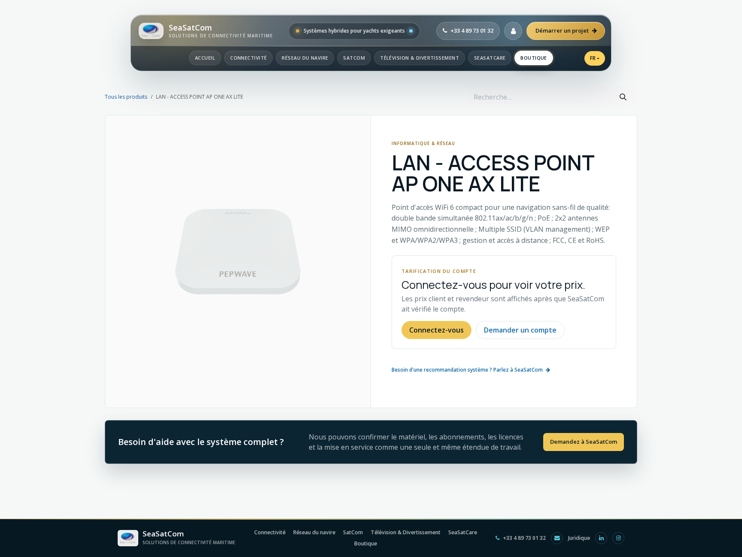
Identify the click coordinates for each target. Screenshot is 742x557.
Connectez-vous (436, 330)
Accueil (205, 57)
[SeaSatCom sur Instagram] (618, 538)
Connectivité (248, 57)
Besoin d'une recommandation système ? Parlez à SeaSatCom (467, 369)
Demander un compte (520, 330)
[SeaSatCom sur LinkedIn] (601, 538)
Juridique (579, 538)
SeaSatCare (489, 57)
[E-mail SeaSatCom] (557, 538)
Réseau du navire (305, 57)
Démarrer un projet (562, 30)
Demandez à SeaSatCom (583, 441)
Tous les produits (126, 96)
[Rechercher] (623, 97)
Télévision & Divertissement (419, 57)
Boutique (533, 57)
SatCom (354, 57)
